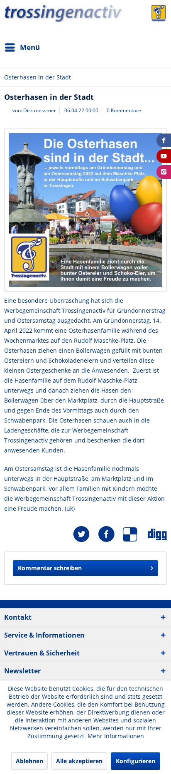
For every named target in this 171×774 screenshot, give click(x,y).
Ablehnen (29, 761)
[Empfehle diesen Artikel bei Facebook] (110, 534)
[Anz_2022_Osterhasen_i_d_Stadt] (85, 210)
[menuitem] (22, 47)
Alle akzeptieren (79, 761)
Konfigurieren (135, 761)
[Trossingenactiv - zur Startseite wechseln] (85, 30)
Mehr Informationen (116, 736)
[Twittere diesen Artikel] (85, 534)
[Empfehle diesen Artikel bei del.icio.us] (135, 534)
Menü (30, 47)
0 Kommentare (124, 110)
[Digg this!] (157, 534)
